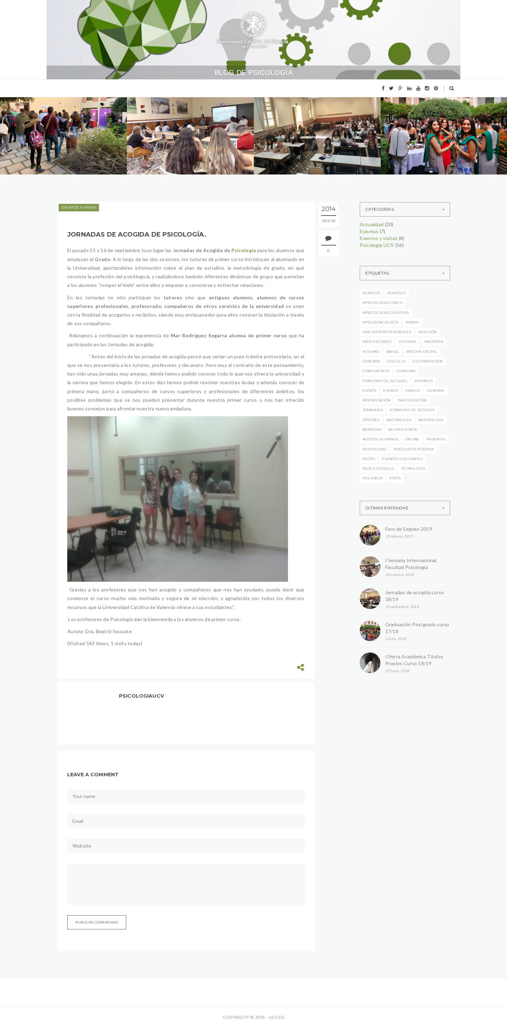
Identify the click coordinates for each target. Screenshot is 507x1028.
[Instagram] (427, 88)
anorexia (433, 341)
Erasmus (33, 129)
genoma (436, 390)
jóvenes (371, 420)
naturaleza (399, 420)
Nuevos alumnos (380, 439)
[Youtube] (418, 88)
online (412, 439)
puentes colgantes (402, 459)
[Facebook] (383, 88)
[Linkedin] (409, 88)
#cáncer (371, 293)
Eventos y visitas (68, 129)
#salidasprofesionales (386, 332)
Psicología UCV (39, 140)
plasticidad (374, 449)
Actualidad (35, 119)
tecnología (413, 468)
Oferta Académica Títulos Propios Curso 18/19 (414, 659)
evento (390, 390)
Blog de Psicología (253, 72)
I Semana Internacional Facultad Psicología (411, 563)
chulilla (396, 361)
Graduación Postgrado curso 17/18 (417, 627)
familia (412, 390)
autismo (370, 351)
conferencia (375, 371)
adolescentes (377, 341)
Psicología (243, 250)
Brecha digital (421, 351)
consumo (406, 371)
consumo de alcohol (385, 381)
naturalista (430, 420)
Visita (395, 478)
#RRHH (412, 322)
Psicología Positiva (414, 449)
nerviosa (371, 429)
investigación (411, 400)
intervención (376, 400)
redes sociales (378, 468)
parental (436, 439)
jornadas (372, 410)
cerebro (371, 361)
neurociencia (402, 429)
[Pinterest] (436, 88)
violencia (372, 478)
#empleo (396, 293)
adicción (427, 332)
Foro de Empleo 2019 (55, 153)
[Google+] (400, 88)
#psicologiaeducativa (385, 312)
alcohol (408, 341)
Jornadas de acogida (412, 410)
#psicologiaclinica (382, 302)
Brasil (392, 351)
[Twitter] (391, 88)
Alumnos (65, 119)
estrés (369, 390)
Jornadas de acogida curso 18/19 (414, 595)
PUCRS (368, 459)
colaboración (427, 361)
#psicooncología (380, 322)
